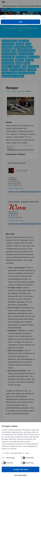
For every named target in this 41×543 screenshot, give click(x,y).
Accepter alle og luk (20, 469)
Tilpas (27, 453)
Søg (20, 22)
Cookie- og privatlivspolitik (13, 453)
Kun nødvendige (20, 475)
